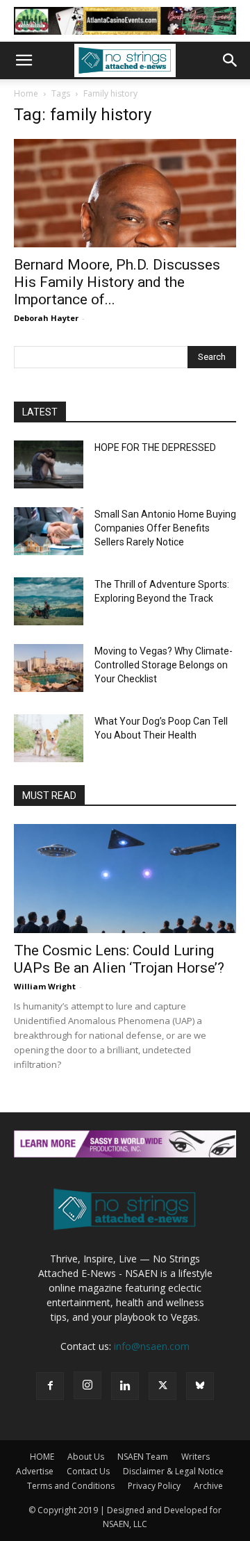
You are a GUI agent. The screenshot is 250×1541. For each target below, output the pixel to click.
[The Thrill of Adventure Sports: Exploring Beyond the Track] (48, 601)
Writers (195, 1456)
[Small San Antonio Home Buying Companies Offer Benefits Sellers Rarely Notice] (48, 531)
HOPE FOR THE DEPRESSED (155, 447)
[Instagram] (87, 1385)
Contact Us (88, 1471)
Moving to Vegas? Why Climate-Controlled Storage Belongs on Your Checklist (163, 664)
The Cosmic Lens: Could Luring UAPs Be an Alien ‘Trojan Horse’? (119, 959)
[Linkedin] (125, 1386)
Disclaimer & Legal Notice (173, 1471)
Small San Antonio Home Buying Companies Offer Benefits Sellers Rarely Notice (165, 528)
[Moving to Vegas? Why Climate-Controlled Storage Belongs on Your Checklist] (48, 668)
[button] (23, 60)
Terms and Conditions (71, 1486)
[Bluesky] (200, 1386)
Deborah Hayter (46, 318)
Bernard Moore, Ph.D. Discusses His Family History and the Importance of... (117, 282)
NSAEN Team (142, 1456)
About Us (85, 1456)
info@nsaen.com (152, 1346)
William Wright (45, 986)
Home (26, 93)
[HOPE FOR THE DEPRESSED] (48, 464)
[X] (162, 1386)
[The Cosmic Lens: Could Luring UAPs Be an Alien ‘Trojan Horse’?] (125, 878)
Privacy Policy (154, 1486)
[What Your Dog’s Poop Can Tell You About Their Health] (48, 738)
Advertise (34, 1471)
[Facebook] (50, 1386)
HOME (42, 1456)
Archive (208, 1486)
